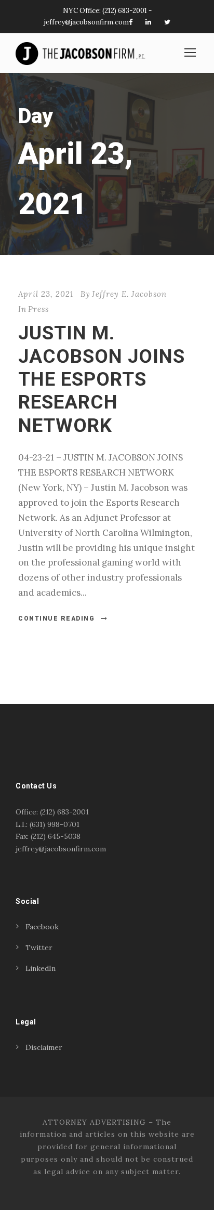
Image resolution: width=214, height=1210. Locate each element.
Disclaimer (43, 1047)
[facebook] (130, 22)
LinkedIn (40, 968)
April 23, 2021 (45, 294)
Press (38, 309)
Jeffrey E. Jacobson (129, 294)
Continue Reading (56, 618)
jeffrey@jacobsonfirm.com (86, 22)
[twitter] (167, 22)
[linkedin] (148, 22)
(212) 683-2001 (124, 10)
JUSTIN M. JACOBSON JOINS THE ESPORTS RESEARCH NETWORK (101, 379)
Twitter (38, 947)
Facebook (42, 926)
